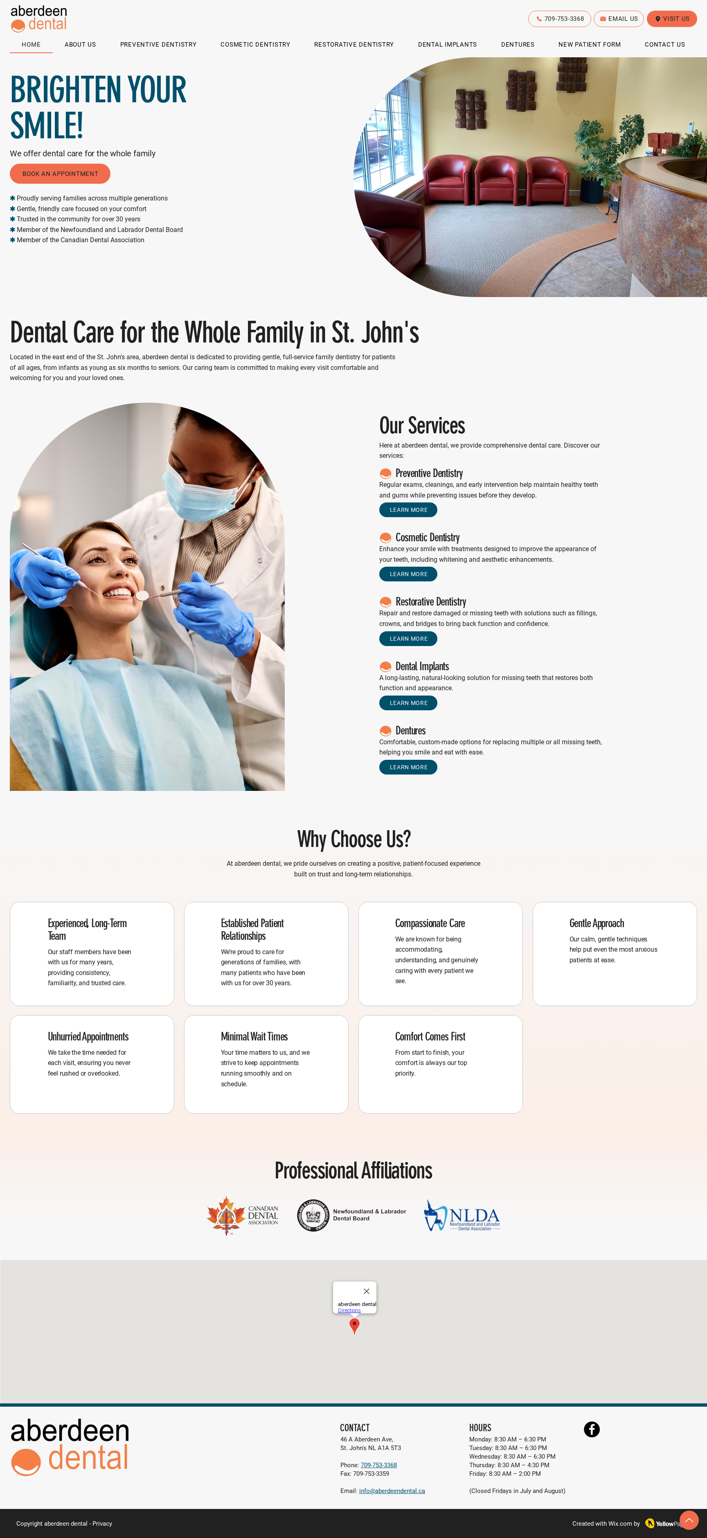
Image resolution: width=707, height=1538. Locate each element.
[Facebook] (592, 1429)
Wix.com (620, 1523)
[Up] (689, 1520)
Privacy (102, 1523)
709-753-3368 (379, 1465)
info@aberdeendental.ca (392, 1491)
